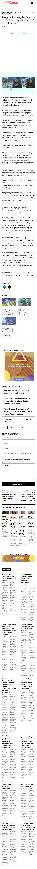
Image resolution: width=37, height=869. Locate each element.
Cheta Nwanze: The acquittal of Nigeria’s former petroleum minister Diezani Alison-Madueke (18, 411)
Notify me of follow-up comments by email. (17, 459)
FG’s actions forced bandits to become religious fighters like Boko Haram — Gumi (9, 496)
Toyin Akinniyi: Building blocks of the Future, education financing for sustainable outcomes (18, 401)
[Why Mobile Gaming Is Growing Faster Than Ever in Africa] (5, 512)
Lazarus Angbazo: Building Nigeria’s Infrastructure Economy (18, 420)
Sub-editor (7, 26)
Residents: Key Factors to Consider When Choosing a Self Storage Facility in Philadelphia (27, 683)
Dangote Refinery (16, 427)
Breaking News (22, 517)
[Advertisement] (18, 52)
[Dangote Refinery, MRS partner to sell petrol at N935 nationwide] (24, 302)
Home (4, 12)
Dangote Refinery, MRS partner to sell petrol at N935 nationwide (24, 312)
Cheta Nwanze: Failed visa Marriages (7, 786)
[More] (33, 33)
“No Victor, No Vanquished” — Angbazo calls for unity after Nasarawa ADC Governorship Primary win (8, 741)
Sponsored (5, 516)
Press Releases (13, 517)
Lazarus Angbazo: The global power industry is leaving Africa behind (9, 826)
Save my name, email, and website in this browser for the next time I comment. (17, 454)
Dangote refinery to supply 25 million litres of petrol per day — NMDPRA (8, 312)
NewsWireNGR (6, 539)
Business (10, 12)
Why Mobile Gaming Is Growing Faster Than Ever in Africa (16, 391)
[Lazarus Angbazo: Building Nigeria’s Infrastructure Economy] (31, 512)
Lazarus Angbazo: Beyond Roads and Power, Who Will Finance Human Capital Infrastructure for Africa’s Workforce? (9, 685)
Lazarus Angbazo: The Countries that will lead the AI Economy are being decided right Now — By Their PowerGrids (28, 741)
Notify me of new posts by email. (14, 462)
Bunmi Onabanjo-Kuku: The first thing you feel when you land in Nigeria (28, 826)
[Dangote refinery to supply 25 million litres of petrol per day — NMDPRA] (9, 302)
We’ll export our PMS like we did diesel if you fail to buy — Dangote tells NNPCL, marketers (8, 333)
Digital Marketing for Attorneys (27, 785)
